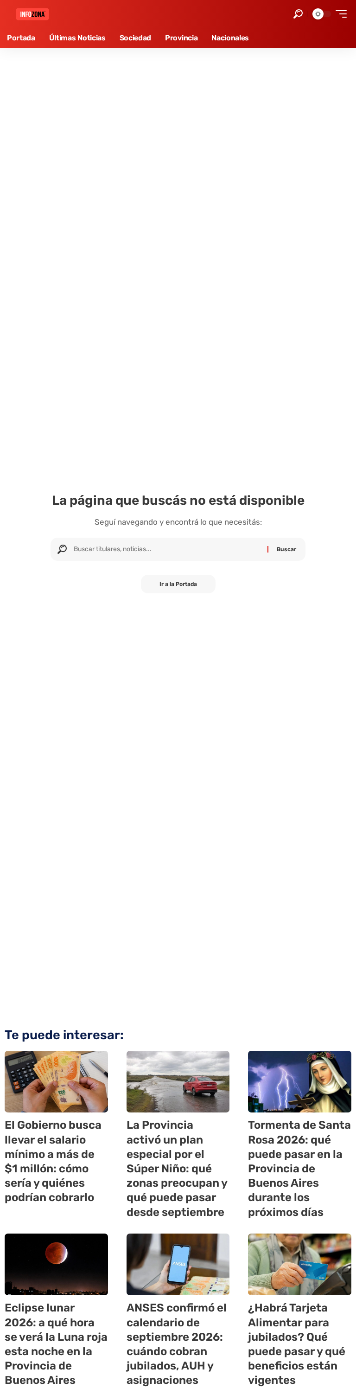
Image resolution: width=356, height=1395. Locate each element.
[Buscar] (167, 549)
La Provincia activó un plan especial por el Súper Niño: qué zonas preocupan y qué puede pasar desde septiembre (177, 1168)
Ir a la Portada (178, 584)
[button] (298, 14)
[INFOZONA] (32, 14)
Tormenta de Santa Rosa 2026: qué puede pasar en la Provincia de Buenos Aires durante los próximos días (299, 1168)
